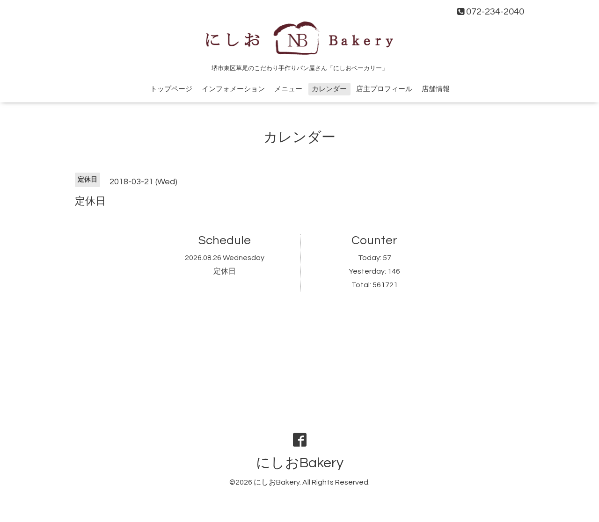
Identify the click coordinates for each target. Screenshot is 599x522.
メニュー (288, 89)
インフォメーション (233, 89)
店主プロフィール (384, 89)
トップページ (171, 89)
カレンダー (329, 89)
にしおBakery (299, 463)
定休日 (224, 271)
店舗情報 (436, 89)
